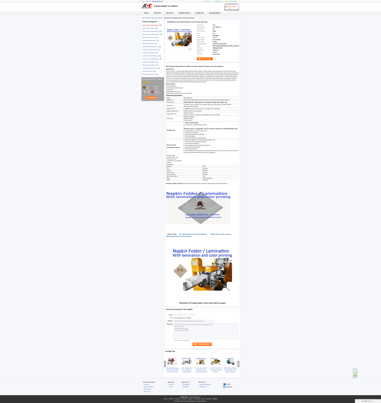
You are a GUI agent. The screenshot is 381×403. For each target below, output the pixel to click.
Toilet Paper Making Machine (150, 46)
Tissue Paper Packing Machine (150, 34)
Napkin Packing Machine (149, 62)
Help (203, 399)
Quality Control (184, 13)
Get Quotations (214, 13)
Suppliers (177, 399)
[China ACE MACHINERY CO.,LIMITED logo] (147, 9)
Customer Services (149, 382)
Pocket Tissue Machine (148, 53)
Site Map (184, 399)
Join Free (148, 1)
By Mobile (185, 386)
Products (157, 13)
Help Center (147, 391)
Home (146, 13)
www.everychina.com (195, 397)
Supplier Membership (205, 384)
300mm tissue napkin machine (221, 234)
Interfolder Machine (147, 71)
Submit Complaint (148, 386)
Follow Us (229, 387)
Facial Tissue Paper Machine (150, 56)
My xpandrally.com (157, 1)
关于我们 (208, 399)
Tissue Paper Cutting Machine (150, 31)
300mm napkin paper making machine (179, 236)
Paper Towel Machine (148, 43)
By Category (186, 384)
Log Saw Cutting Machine (149, 65)
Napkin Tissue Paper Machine (154, 18)
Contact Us (199, 13)
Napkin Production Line (148, 37)
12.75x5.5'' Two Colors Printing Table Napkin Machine (216, 370)
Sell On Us (201, 382)
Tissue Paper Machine (148, 28)
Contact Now (152, 97)
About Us (169, 13)
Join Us (171, 386)
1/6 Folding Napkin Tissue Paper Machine (193, 234)
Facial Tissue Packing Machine (150, 59)
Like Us (228, 384)
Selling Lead (202, 386)
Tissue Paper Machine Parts (150, 68)
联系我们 (215, 399)
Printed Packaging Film (148, 74)
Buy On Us (185, 382)
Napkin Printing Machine (149, 40)
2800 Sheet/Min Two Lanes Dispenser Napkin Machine (186, 370)
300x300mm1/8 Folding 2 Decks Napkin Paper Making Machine (230, 370)
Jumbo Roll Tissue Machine (150, 49)
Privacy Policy (147, 389)
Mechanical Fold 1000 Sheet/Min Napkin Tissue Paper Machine (201, 370)
